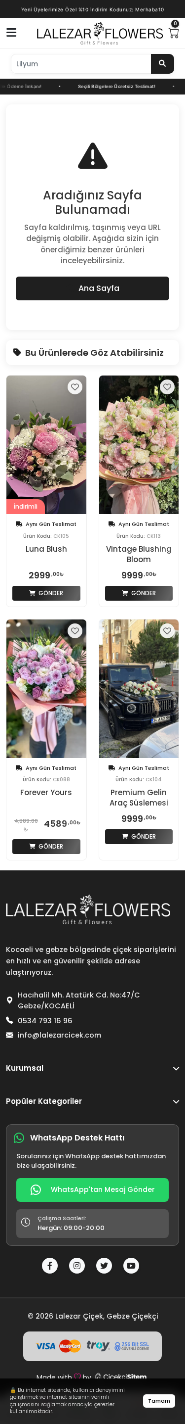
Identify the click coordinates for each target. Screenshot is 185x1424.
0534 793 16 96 (45, 1021)
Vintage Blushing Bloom (139, 554)
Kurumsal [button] (24, 1068)
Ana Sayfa (98, 288)
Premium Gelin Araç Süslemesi (139, 797)
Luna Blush (46, 549)
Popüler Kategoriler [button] (44, 1101)
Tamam (159, 1401)
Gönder (50, 593)
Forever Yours (46, 792)
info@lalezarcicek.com (59, 1035)
